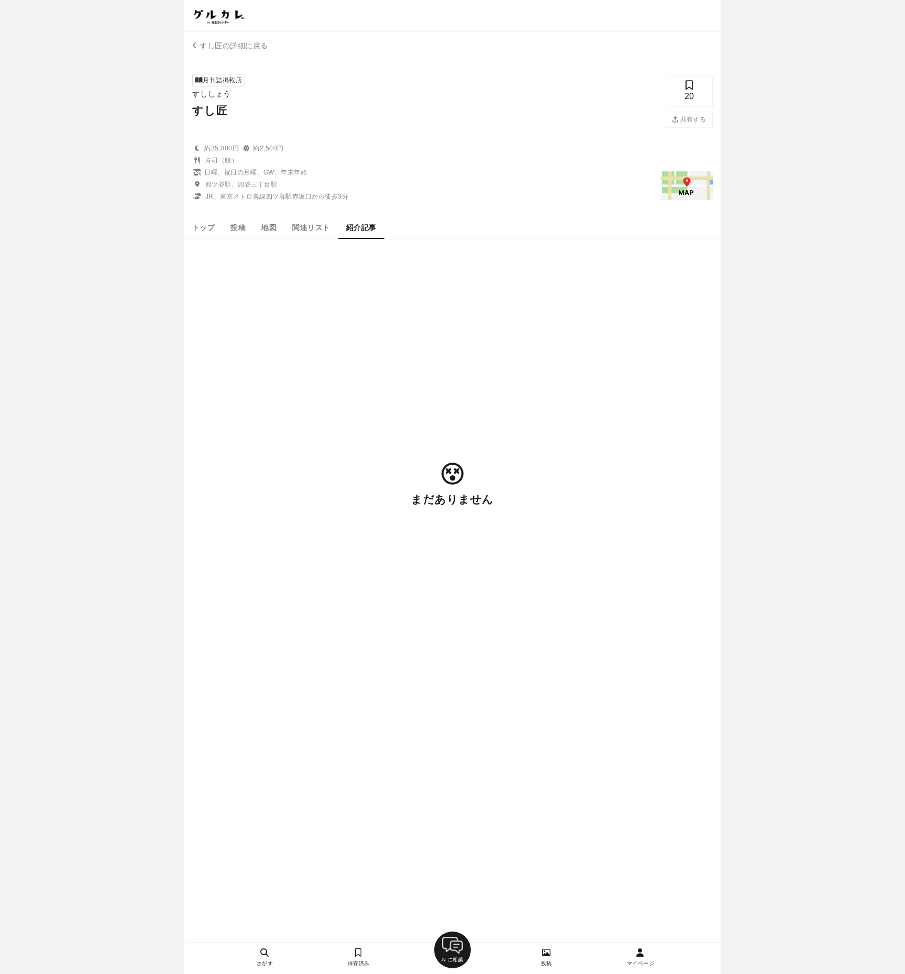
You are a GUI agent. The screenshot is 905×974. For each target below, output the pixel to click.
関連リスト (311, 227)
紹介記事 (361, 227)
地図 (269, 227)
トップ (203, 227)
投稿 (238, 227)
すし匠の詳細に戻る (234, 45)
